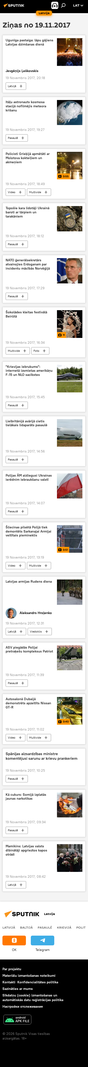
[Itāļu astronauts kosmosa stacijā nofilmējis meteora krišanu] (69, 112)
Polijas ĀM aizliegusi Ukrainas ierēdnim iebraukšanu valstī (29, 477)
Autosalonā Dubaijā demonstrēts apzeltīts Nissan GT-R (28, 703)
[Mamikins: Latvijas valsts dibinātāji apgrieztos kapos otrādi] (69, 858)
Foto (36, 351)
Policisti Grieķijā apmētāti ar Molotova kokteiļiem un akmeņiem (28, 158)
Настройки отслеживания (22, 1006)
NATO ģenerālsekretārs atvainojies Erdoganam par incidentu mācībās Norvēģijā (28, 264)
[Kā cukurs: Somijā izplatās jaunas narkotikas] (69, 805)
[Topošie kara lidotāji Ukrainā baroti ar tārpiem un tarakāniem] (69, 218)
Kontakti (8, 982)
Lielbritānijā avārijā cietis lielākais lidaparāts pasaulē (26, 423)
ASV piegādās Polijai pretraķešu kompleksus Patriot (29, 649)
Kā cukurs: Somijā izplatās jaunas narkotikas (26, 797)
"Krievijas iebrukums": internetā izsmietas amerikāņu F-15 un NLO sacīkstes (29, 371)
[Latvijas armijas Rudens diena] (69, 592)
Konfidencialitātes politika (37, 982)
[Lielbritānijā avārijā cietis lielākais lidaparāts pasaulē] (69, 433)
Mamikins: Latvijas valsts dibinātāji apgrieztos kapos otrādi (26, 850)
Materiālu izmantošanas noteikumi (28, 975)
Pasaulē (13, 138)
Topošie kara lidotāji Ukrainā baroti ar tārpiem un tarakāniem (27, 212)
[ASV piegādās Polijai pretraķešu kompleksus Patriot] (69, 657)
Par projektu (11, 969)
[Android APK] (17, 1020)
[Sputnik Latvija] (14, 7)
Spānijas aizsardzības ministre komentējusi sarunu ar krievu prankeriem (41, 756)
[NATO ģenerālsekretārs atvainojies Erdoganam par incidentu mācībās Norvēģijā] (69, 270)
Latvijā (12, 86)
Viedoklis (36, 631)
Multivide (35, 192)
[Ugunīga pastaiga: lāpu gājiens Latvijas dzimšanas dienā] (69, 52)
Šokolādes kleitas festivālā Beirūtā (26, 314)
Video (11, 192)
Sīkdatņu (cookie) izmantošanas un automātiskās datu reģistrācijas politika (32, 997)
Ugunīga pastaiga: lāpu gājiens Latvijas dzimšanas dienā (29, 42)
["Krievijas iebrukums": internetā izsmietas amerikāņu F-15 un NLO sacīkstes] (69, 378)
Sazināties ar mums (17, 988)
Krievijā (64, 927)
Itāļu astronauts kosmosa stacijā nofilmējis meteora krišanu (26, 106)
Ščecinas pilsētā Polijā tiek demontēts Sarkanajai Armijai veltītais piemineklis (28, 531)
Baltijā (26, 927)
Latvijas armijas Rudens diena (29, 581)
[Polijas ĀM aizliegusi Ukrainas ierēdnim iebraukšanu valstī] (69, 485)
